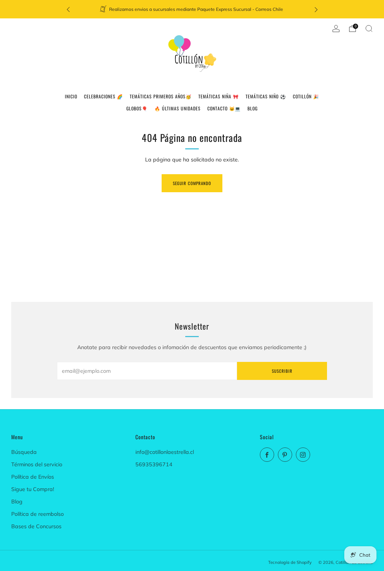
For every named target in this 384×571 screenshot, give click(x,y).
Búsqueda (24, 452)
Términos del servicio (36, 464)
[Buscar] (369, 28)
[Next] (316, 9)
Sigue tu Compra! (32, 489)
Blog (16, 501)
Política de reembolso (37, 514)
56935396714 (153, 464)
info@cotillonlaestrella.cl (164, 452)
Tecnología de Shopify (290, 562)
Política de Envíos (32, 476)
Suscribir (282, 371)
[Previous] (68, 9)
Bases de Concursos (36, 526)
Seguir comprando (192, 183)
